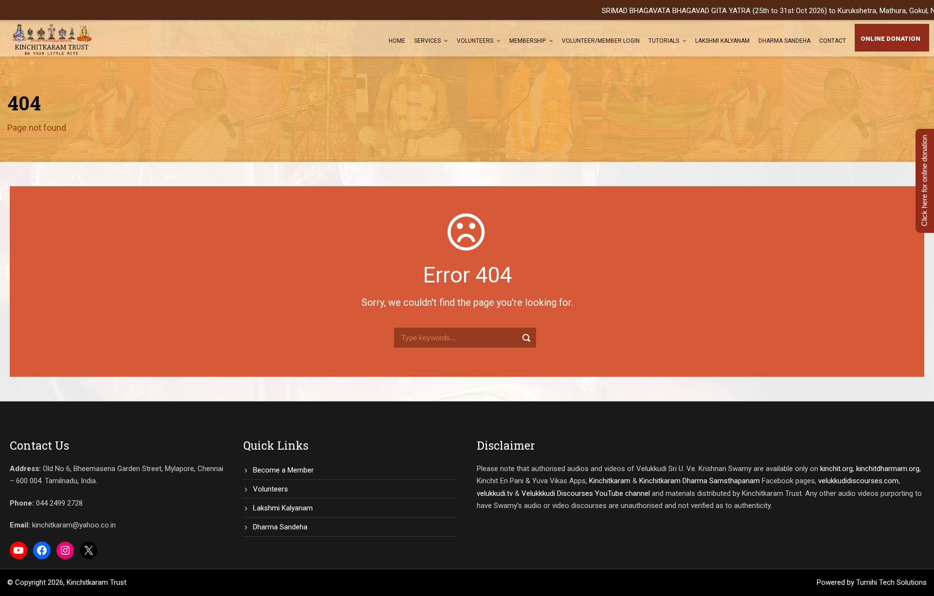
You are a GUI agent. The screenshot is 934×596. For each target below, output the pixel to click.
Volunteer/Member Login (601, 40)
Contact (832, 40)
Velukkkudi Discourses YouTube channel (585, 493)
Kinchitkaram (609, 480)
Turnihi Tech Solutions (891, 582)
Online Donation (890, 38)
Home (397, 40)
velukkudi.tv (495, 493)
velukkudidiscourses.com (858, 480)
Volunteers (475, 40)
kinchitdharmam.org (887, 468)
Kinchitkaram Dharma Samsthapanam (699, 480)
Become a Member (283, 470)
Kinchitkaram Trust (96, 582)
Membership (527, 40)
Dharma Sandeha (784, 40)
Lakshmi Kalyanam (722, 40)
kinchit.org (836, 468)
